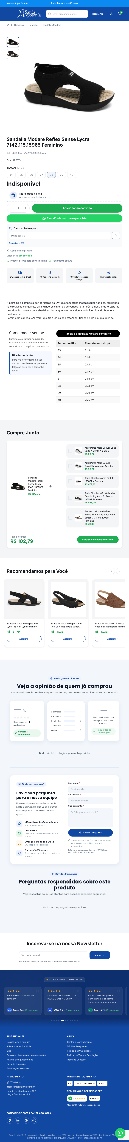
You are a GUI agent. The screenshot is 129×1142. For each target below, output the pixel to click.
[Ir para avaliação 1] (51, 1020)
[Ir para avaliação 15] (77, 1020)
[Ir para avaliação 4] (56, 1020)
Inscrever (100, 955)
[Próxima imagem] (110, 84)
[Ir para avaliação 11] (70, 1020)
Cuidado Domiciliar (16, 1064)
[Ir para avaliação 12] (72, 1020)
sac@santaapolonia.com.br (21, 1086)
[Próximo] (119, 571)
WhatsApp (15, 1082)
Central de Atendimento (79, 1042)
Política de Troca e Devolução (82, 1055)
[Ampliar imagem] (110, 42)
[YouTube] (26, 1120)
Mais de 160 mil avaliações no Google (83, 1105)
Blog (9, 1050)
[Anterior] (112, 571)
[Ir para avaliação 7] (61, 1020)
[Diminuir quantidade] (10, 208)
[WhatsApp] (34, 1120)
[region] (64, 1001)
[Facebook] (10, 1120)
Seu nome (74, 783)
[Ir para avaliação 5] (58, 1020)
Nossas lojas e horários (18, 1042)
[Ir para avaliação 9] (67, 1020)
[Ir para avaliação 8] (64, 1020)
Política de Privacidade (79, 1050)
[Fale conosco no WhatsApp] (120, 1133)
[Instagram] (18, 1120)
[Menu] (8, 14)
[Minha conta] (111, 14)
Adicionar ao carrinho (77, 208)
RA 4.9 (93, 1098)
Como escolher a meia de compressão (26, 1055)
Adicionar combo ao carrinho (98, 539)
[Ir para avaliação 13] (74, 1020)
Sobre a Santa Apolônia (19, 1046)
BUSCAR (97, 13)
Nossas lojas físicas (17, 3)
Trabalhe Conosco (76, 1059)
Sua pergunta (76, 805)
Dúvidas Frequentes (77, 1046)
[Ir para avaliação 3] (54, 1020)
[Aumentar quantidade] (25, 208)
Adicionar (24, 638)
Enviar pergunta (92, 832)
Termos (91, 852)
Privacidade (81, 852)
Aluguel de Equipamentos (20, 1059)
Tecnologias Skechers (18, 1068)
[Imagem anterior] (28, 84)
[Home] (8, 25)
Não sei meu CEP (16, 243)
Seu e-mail (74, 794)
